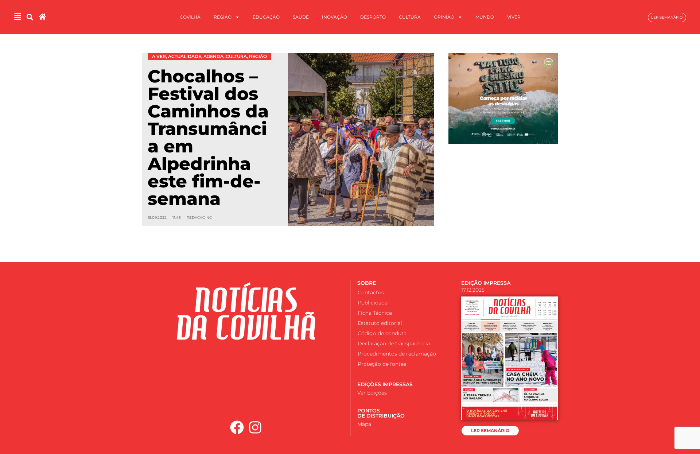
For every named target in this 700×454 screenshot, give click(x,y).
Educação (266, 17)
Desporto (373, 17)
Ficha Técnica (375, 313)
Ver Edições (372, 392)
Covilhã (190, 17)
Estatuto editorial (380, 323)
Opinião (444, 17)
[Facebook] (237, 427)
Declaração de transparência (394, 343)
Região (223, 17)
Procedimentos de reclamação (397, 353)
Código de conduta (382, 333)
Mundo (484, 17)
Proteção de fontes (382, 364)
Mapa (364, 424)
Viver (514, 17)
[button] (30, 17)
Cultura (410, 17)
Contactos (371, 292)
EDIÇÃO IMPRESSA (485, 283)
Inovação (334, 17)
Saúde (301, 17)
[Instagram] (255, 427)
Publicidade (373, 302)
